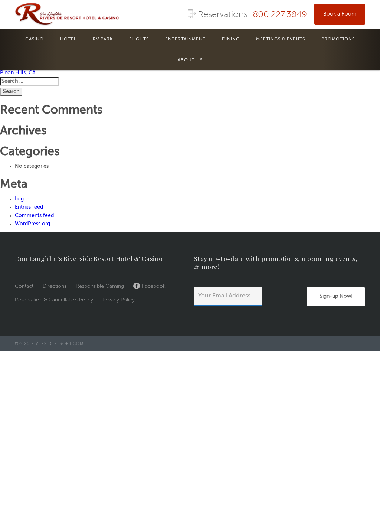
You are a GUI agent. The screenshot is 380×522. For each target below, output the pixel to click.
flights (139, 39)
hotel (68, 39)
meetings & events (280, 39)
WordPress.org (32, 223)
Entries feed (29, 207)
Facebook (154, 286)
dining (231, 39)
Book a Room (339, 14)
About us (190, 60)
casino (34, 39)
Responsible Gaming (100, 286)
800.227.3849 (280, 14)
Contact (24, 286)
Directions (54, 286)
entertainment (185, 39)
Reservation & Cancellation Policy (54, 300)
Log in (22, 199)
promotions (338, 39)
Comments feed (34, 215)
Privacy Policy (118, 300)
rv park (103, 39)
